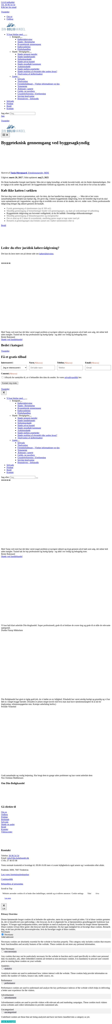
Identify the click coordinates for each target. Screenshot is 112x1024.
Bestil (3, 225)
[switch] (2, 951)
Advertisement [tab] (7, 995)
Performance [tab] (6, 980)
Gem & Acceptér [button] (8, 1021)
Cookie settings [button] (77, 893)
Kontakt (4, 829)
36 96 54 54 (14, 855)
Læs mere (8, 898)
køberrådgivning (46, 253)
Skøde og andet (7, 824)
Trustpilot (5, 12)
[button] (3, 116)
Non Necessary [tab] (7, 949)
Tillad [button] (89, 894)
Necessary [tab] (5, 932)
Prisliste (4, 817)
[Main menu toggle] (5, 135)
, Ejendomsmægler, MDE (29, 173)
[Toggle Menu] (26, 35)
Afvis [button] (97, 894)
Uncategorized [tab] (7, 1009)
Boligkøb (5, 819)
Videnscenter (6, 832)
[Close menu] (4, 392)
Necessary (8, 934)
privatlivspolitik (71, 377)
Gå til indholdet (7, 2)
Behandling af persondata (12, 884)
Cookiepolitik (7, 879)
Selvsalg (4, 822)
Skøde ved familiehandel (11, 339)
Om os (4, 812)
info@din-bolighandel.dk (18, 858)
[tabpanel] (56, 943)
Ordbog (4, 814)
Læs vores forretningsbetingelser (15, 874)
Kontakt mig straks (9, 383)
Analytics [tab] (5, 966)
